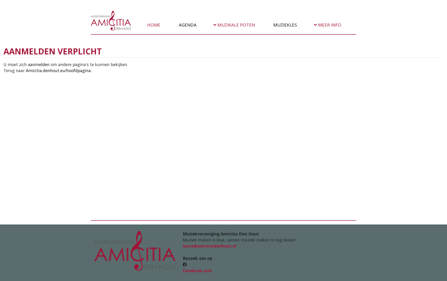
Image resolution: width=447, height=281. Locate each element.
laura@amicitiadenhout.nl (209, 246)
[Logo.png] (135, 250)
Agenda (187, 25)
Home (153, 25)
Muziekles (284, 25)
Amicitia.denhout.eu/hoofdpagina (58, 70)
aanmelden (39, 64)
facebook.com (197, 270)
